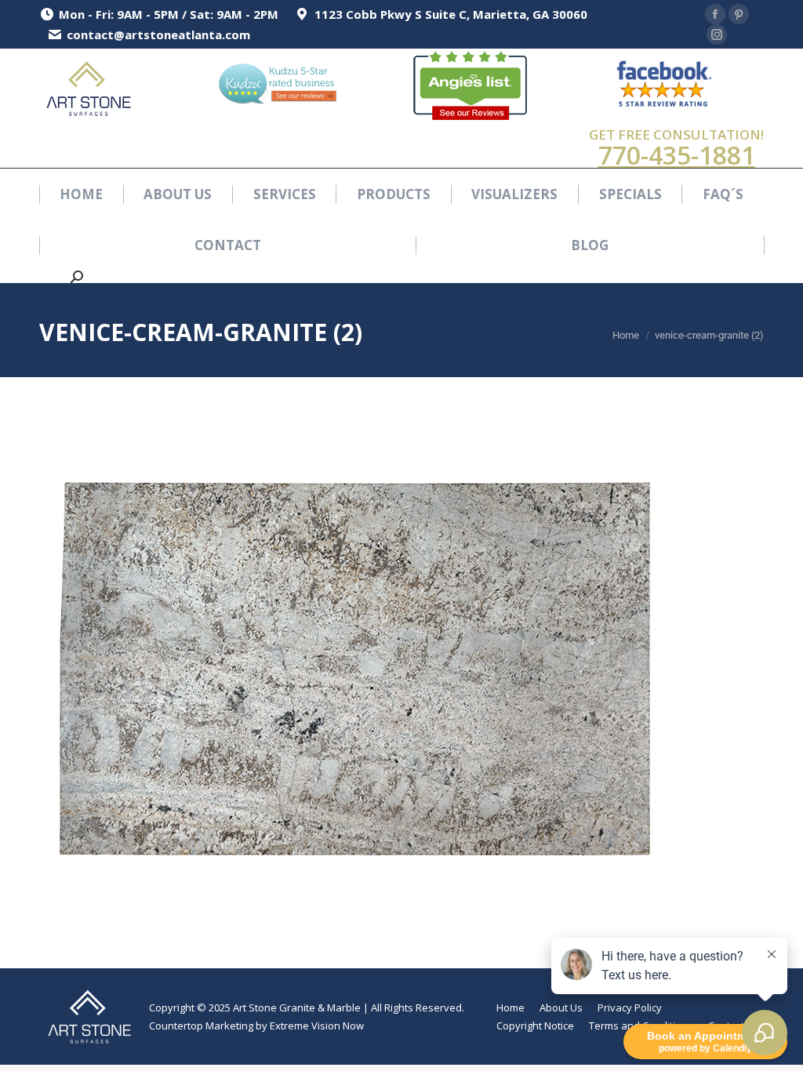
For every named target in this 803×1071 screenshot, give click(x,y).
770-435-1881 (676, 155)
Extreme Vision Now (317, 1025)
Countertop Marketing (201, 1025)
